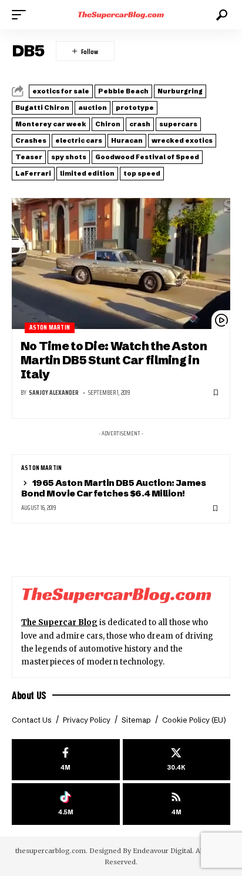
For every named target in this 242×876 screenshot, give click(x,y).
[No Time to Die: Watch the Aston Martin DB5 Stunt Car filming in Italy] (121, 263)
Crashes (30, 140)
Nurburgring (180, 91)
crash (139, 124)
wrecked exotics (182, 140)
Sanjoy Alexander (54, 393)
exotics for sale (60, 91)
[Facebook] (66, 760)
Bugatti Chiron (42, 107)
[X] (177, 760)
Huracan (127, 140)
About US (29, 695)
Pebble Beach (123, 91)
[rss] (177, 804)
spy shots (68, 157)
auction (92, 107)
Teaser (28, 157)
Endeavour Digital (162, 851)
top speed (141, 173)
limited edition (87, 173)
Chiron (107, 124)
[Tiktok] (66, 804)
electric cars (78, 140)
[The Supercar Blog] (121, 15)
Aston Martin (49, 328)
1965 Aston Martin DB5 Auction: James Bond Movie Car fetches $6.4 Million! (113, 488)
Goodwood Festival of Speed (147, 157)
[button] (22, 14)
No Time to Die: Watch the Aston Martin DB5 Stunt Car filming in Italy (114, 360)
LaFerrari (33, 173)
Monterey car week (50, 124)
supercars (178, 124)
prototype (135, 107)
